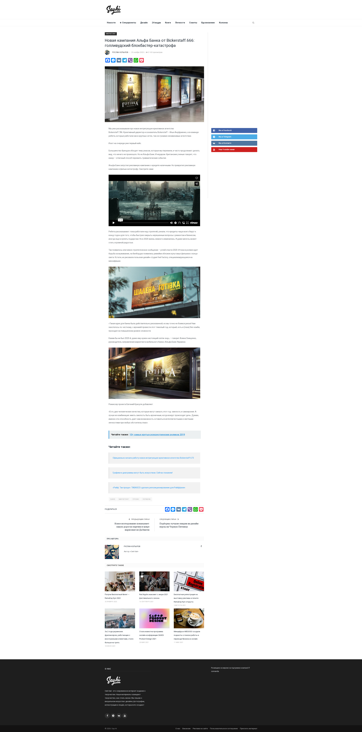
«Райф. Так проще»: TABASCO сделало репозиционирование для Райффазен (149, 487)
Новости (111, 23)
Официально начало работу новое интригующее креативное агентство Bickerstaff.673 (153, 458)
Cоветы (193, 23)
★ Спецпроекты (128, 23)
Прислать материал (248, 728)
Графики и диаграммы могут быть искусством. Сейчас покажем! (143, 473)
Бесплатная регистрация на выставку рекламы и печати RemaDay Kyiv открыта (186, 598)
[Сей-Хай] (113, 10)
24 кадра (156, 23)
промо (136, 499)
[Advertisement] (232, 79)
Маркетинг (111, 34)
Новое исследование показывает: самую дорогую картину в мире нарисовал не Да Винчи (132, 526)
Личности (180, 23)
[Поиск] (253, 22)
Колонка (223, 23)
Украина (146, 499)
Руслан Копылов (120, 52)
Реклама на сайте (200, 728)
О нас (177, 728)
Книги (168, 23)
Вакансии (186, 728)
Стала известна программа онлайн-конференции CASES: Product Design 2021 (151, 635)
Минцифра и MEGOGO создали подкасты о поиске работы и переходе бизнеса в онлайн (187, 635)
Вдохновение (208, 23)
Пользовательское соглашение (224, 728)
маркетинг (124, 499)
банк (112, 499)
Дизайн (144, 23)
